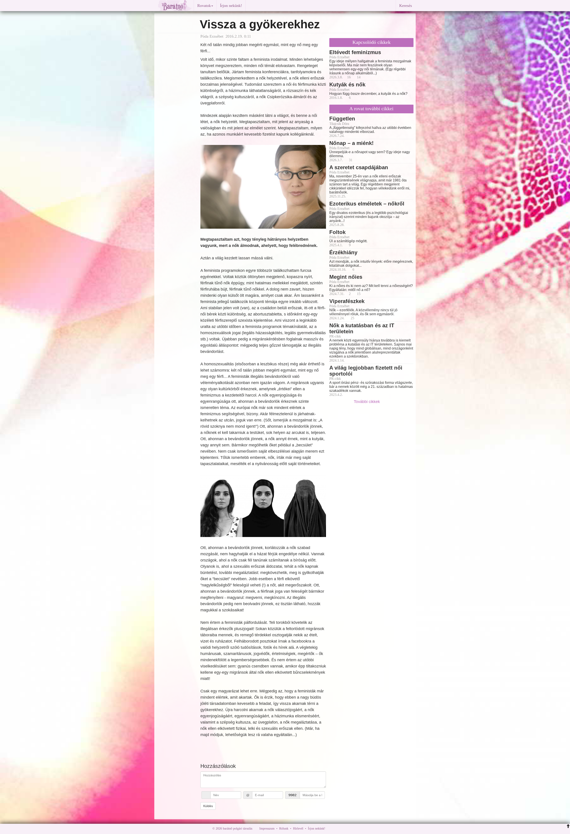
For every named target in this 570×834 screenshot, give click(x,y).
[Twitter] (344, 828)
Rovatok (204, 5)
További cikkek (367, 401)
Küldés (208, 806)
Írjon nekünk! (231, 5)
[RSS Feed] (351, 828)
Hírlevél (298, 828)
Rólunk (283, 828)
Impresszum (267, 828)
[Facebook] (329, 828)
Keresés (405, 5)
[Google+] (336, 828)
